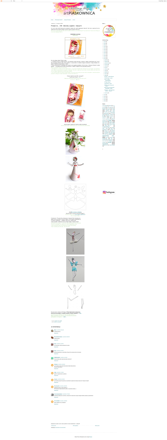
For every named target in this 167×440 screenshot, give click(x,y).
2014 (105, 58)
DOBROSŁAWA (57, 357)
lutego (106, 75)
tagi (111, 138)
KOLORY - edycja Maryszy (109, 76)
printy (112, 128)
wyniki (109, 142)
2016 (105, 55)
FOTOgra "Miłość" (107, 82)
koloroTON (104, 121)
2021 (105, 47)
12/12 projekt (104, 105)
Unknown (56, 364)
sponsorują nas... (108, 135)
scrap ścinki (104, 134)
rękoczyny (113, 132)
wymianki (104, 142)
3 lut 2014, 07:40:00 (66, 394)
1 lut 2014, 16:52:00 (61, 364)
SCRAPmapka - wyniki (108, 78)
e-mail (74, 19)
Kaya (55, 343)
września (106, 64)
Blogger (90, 436)
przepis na (112, 129)
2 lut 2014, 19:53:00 (63, 386)
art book (110, 106)
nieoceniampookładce (58, 394)
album (110, 105)
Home (52, 19)
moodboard (104, 127)
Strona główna (75, 425)
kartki (109, 120)
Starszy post (97, 425)
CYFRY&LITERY (106, 112)
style (107, 137)
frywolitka (103, 118)
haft (112, 118)
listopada (106, 61)
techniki (103, 139)
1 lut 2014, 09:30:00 (66, 336)
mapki (105, 124)
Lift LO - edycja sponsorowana (107, 80)
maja (105, 70)
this (76, 79)
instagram (103, 119)
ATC (108, 107)
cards (114, 110)
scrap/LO (110, 134)
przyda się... (107, 130)
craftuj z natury (112, 111)
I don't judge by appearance (80, 214)
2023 (105, 44)
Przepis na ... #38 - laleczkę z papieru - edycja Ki (109, 90)
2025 (105, 41)
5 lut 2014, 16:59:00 (63, 400)
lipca (105, 67)
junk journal (108, 119)
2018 (105, 52)
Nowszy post (53, 425)
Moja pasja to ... (109, 125)
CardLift (107, 110)
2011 (105, 97)
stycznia (106, 92)
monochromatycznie (106, 126)
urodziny (110, 140)
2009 (105, 100)
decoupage (113, 112)
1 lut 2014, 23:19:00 (61, 379)
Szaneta (55, 379)
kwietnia (106, 72)
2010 (105, 99)
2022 (105, 46)
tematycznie (109, 139)
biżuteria (103, 109)
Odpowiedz (56, 333)
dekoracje (106, 113)
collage (106, 111)
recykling (106, 132)
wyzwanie (105, 143)
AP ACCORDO (57, 400)
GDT (108, 118)
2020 (105, 49)
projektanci (104, 129)
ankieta (106, 106)
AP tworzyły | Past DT (58, 19)
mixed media (112, 124)
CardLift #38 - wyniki (108, 83)
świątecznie (104, 138)
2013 (105, 94)
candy (113, 109)
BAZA (112, 107)
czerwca (106, 69)
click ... (65, 316)
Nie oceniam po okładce (76, 212)
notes (109, 127)
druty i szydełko (110, 114)
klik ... (80, 77)
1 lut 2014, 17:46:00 (60, 372)
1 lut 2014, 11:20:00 (59, 343)
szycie (111, 137)
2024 (105, 43)
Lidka (55, 372)
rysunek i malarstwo (108, 133)
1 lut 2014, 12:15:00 (63, 357)
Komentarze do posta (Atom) (60, 427)
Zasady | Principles (67, 19)
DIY (111, 113)
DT (102, 115)
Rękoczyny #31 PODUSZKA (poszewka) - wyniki (109, 88)
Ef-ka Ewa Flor (56, 386)
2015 (105, 57)
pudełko (113, 130)
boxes (109, 109)
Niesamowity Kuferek (58, 336)
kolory (111, 121)
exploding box (108, 115)
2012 (105, 96)
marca (106, 73)
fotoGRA (104, 116)
